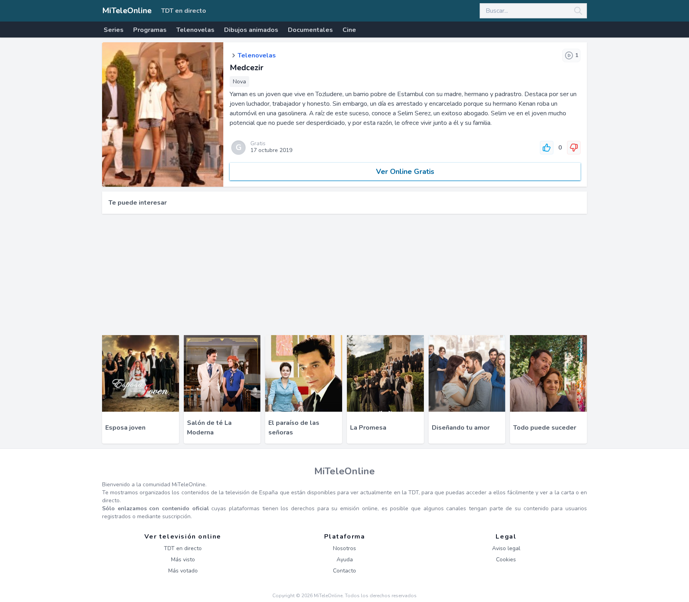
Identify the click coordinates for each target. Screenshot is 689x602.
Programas (150, 30)
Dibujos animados (251, 30)
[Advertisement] (344, 274)
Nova (239, 81)
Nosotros (344, 548)
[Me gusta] (546, 147)
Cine (349, 30)
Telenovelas (195, 30)
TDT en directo (183, 10)
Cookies (506, 559)
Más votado (183, 570)
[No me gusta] (574, 147)
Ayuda (345, 559)
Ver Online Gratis (405, 171)
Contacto (344, 570)
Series (114, 30)
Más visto (183, 559)
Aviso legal (506, 548)
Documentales (310, 30)
